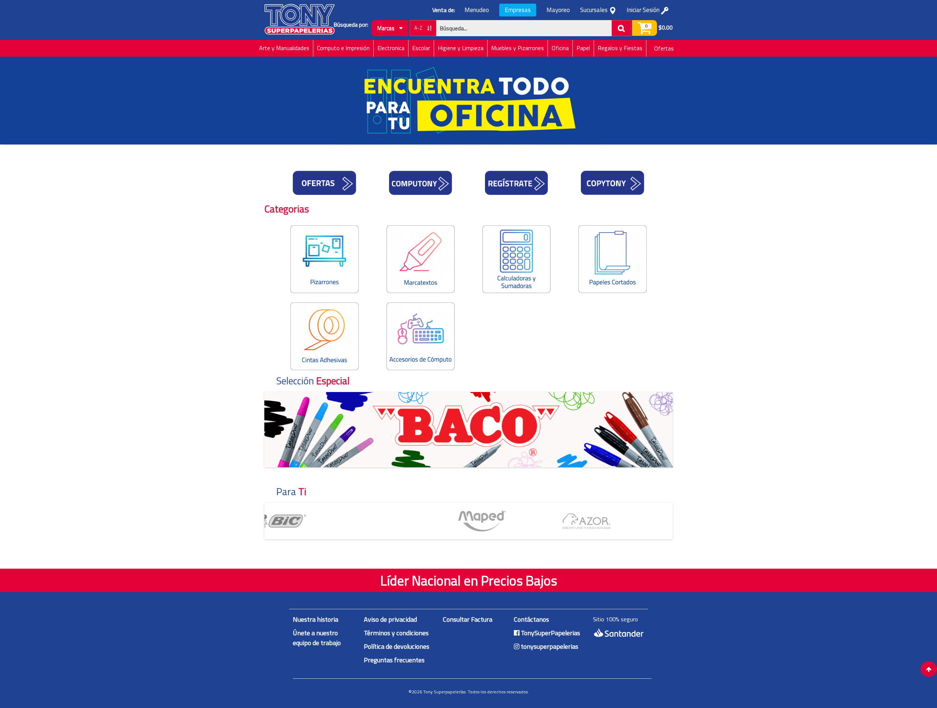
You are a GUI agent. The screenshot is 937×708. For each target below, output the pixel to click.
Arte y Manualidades (284, 48)
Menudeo (476, 10)
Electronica (390, 48)
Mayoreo (558, 10)
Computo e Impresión (343, 48)
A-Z (418, 27)
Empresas (518, 10)
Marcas (386, 28)
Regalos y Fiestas (620, 48)
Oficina (560, 48)
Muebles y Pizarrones (517, 48)
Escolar (421, 48)
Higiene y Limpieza (461, 48)
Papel (583, 48)
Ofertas (664, 48)
